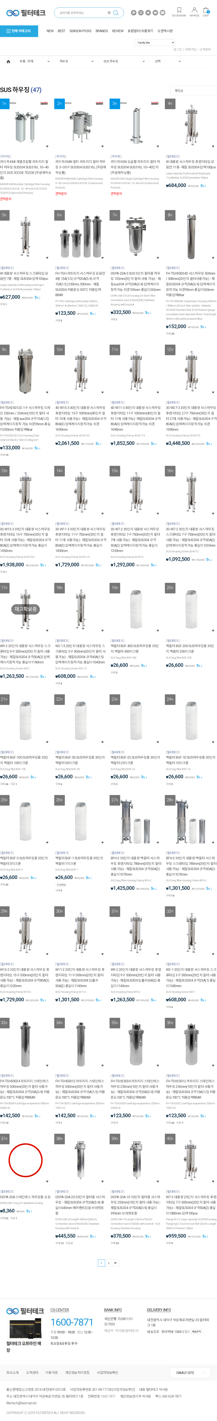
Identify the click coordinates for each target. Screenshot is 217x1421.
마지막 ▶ (115, 1263)
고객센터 (205, 49)
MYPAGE (194, 15)
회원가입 (190, 49)
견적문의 (5, 199)
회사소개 (12, 1373)
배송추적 (196, 1331)
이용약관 (52, 1373)
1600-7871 (72, 1322)
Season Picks (80, 31)
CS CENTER (59, 1310)
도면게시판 (165, 31)
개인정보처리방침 (77, 1373)
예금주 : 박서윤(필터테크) (121, 1331)
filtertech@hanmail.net (21, 1403)
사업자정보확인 (107, 1373)
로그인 (178, 49)
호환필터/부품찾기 (140, 31)
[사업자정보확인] (123, 1390)
